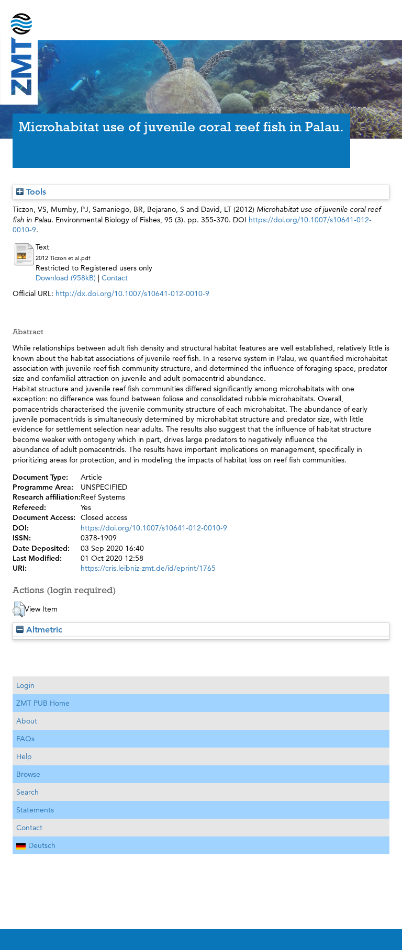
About (26, 721)
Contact (115, 277)
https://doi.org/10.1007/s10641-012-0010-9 (154, 528)
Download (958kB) (66, 277)
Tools (35, 192)
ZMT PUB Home (43, 703)
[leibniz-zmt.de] (201, 17)
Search (27, 792)
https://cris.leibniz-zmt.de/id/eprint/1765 (148, 568)
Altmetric (43, 630)
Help (24, 756)
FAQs (25, 738)
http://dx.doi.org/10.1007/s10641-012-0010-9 (132, 293)
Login (25, 685)
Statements (35, 810)
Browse (28, 774)
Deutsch (41, 845)
